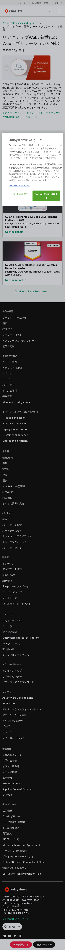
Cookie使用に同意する (46, 196)
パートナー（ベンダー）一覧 (19, 185)
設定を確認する (20, 194)
